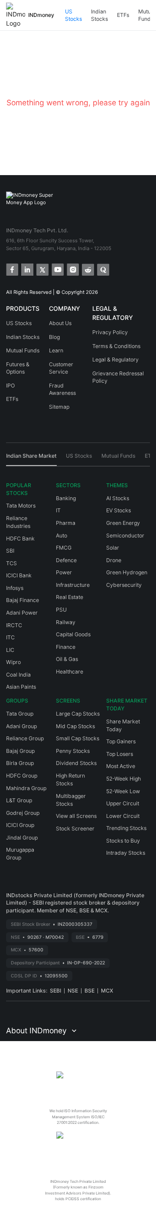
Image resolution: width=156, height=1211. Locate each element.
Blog (54, 337)
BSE (89, 990)
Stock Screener (75, 828)
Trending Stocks (126, 828)
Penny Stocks (73, 751)
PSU (61, 609)
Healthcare (69, 671)
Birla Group (20, 763)
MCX (107, 990)
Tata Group (19, 713)
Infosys (14, 588)
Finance (65, 647)
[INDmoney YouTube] (57, 269)
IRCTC (14, 625)
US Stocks (73, 15)
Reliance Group (25, 738)
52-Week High (123, 778)
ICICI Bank (19, 575)
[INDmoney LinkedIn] (26, 269)
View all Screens (76, 816)
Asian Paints (21, 687)
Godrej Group (22, 813)
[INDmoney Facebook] (11, 269)
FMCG (64, 547)
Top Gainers (121, 741)
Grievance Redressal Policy (118, 377)
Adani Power (22, 612)
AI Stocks (117, 498)
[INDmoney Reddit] (87, 269)
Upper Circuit (122, 803)
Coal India (18, 674)
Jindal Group (22, 837)
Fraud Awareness (62, 389)
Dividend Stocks (76, 763)
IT (58, 510)
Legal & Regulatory (115, 359)
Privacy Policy (110, 332)
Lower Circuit (123, 816)
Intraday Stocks (125, 853)
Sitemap (59, 407)
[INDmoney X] (41, 269)
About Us (60, 323)
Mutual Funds (22, 350)
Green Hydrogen (126, 572)
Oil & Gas (67, 659)
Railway (65, 622)
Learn (56, 350)
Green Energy (123, 523)
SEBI (55, 990)
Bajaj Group (20, 751)
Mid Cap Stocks (75, 726)
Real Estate (69, 597)
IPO (10, 385)
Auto (61, 535)
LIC (10, 650)
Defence (66, 560)
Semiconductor (125, 535)
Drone (113, 560)
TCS (11, 563)
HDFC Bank (20, 538)
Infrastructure (73, 585)
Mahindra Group (26, 788)
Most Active (120, 766)
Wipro (13, 662)
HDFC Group (21, 775)
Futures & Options (17, 368)
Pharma (65, 523)
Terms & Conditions (116, 346)
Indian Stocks (99, 15)
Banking (66, 498)
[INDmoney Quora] (102, 269)
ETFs (123, 15)
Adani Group (21, 726)
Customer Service (61, 368)
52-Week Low (123, 791)
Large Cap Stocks (78, 713)
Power (64, 572)
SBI (10, 550)
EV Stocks (118, 510)
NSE (73, 990)
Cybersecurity (124, 585)
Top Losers (119, 754)
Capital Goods (73, 634)
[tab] (31, 459)
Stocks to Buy (123, 840)
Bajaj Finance (22, 600)
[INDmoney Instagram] (72, 269)
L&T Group (19, 800)
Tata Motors (21, 505)
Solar (112, 547)
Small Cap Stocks (77, 738)
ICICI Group (20, 825)
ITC (10, 637)
